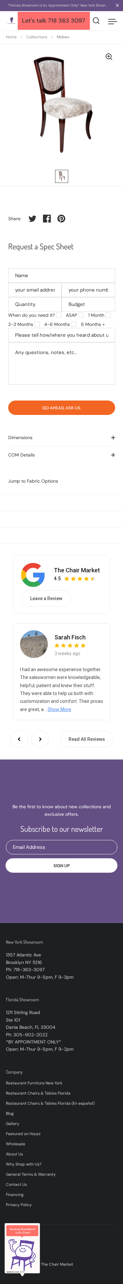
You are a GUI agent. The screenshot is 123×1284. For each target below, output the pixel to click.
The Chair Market (77, 570)
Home (11, 37)
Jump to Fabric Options (33, 481)
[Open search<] (96, 20)
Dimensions (20, 437)
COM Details (21, 455)
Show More (59, 709)
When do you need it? (31, 315)
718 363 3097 (66, 21)
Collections (36, 37)
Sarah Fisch (70, 637)
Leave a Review (46, 598)
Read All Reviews (87, 739)
